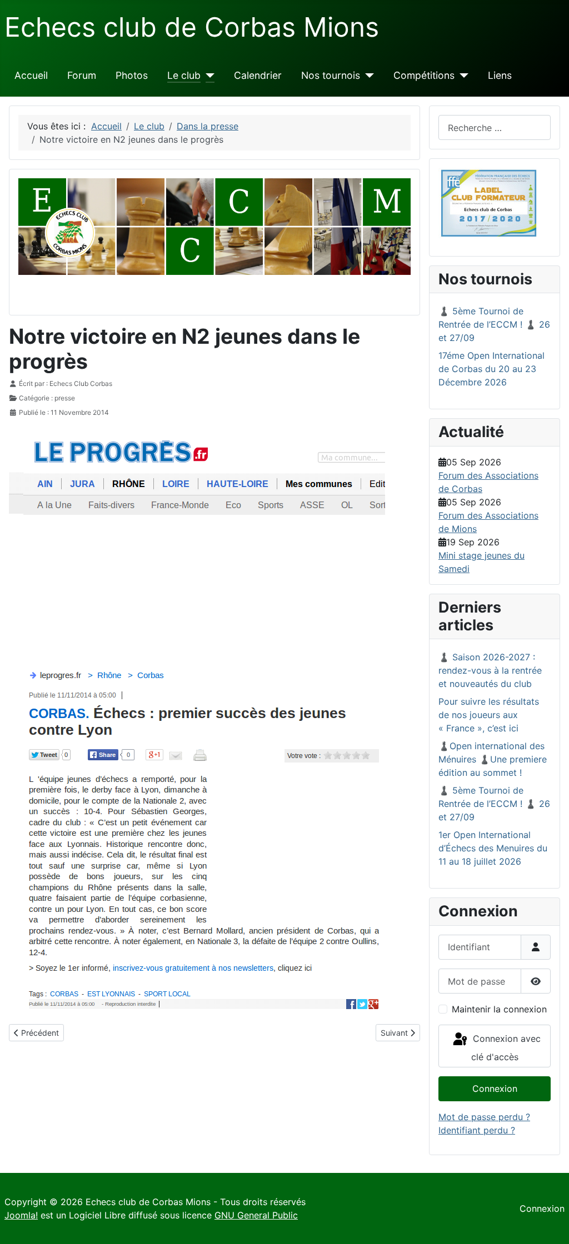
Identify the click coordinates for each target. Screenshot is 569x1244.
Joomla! (21, 1215)
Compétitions (424, 75)
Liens (500, 75)
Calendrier (258, 75)
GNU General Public (256, 1215)
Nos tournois (330, 75)
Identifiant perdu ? (476, 1130)
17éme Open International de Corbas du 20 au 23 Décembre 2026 (491, 369)
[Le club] (207, 75)
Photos (132, 75)
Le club (184, 75)
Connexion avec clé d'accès (505, 1047)
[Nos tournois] (367, 75)
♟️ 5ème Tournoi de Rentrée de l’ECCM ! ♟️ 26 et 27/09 (494, 324)
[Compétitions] (461, 75)
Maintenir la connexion (499, 1009)
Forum (81, 75)
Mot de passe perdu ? (484, 1116)
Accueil (31, 75)
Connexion (494, 1088)
